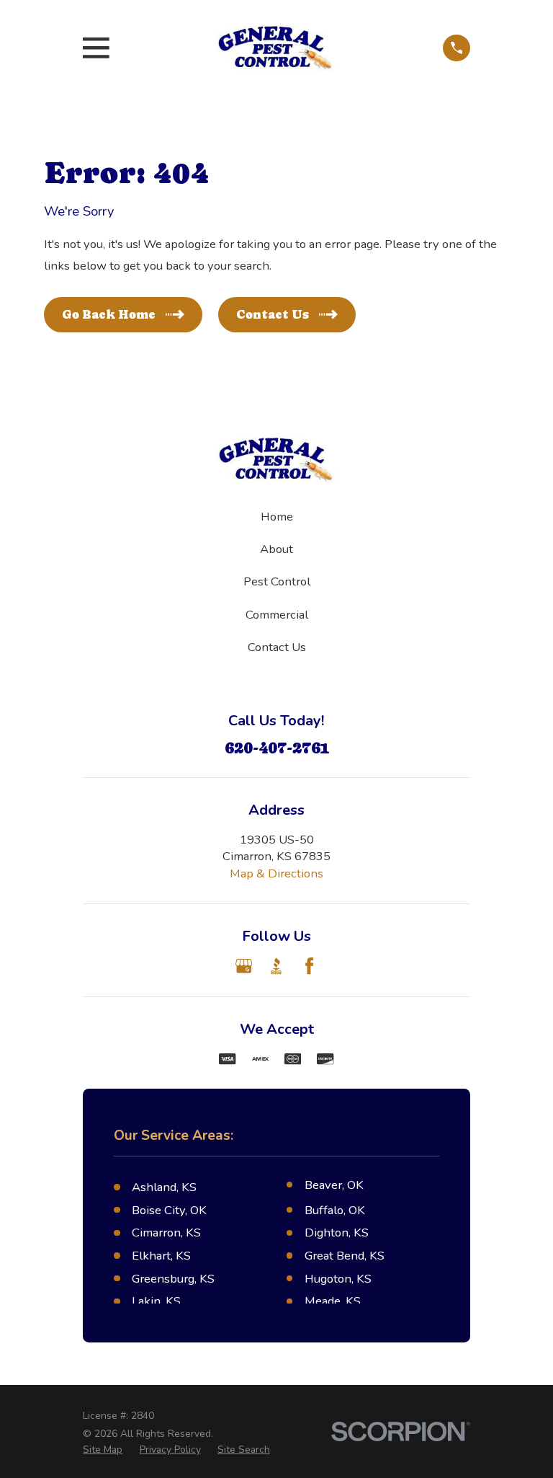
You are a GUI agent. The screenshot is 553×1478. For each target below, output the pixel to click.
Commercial (277, 614)
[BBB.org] (276, 965)
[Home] (276, 48)
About (276, 549)
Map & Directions (276, 873)
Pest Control (276, 581)
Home (277, 516)
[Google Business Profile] (243, 965)
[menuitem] (102, 1449)
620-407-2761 (277, 748)
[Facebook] (309, 965)
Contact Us (277, 647)
